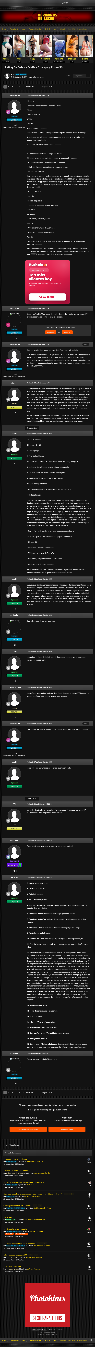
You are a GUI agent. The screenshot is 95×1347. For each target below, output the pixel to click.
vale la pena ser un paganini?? (15, 1255)
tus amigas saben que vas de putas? (17, 1206)
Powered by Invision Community (47, 1334)
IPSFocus (44, 1330)
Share (67, 76)
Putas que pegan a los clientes (15, 1159)
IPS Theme (35, 1330)
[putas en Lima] (47, 17)
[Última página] (37, 87)
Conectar (50, 332)
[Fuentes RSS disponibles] (91, 1340)
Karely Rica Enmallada (12, 1267)
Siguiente (30, 87)
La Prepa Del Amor (33, 1269)
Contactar (52, 1330)
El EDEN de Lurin (37, 77)
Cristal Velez (8, 1217)
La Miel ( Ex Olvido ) (37, 1231)
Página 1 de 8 (47, 87)
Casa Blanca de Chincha (41, 1173)
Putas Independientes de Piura (34, 1220)
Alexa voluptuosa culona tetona (15, 1171)
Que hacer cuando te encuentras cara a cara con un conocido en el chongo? (33, 1194)
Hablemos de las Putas (35, 1161)
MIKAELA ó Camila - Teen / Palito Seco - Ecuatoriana (23, 1182)
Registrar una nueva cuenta (28, 1129)
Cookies (60, 1330)
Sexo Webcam (65, 3)
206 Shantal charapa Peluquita (15, 1229)
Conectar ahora (67, 1129)
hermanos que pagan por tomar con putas (19, 1243)
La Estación (30, 1185)
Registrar (67, 332)
